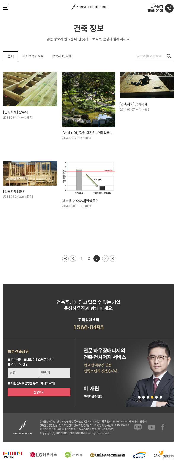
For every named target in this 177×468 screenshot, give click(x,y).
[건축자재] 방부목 (15, 112)
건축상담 (16, 359)
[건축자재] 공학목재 (134, 104)
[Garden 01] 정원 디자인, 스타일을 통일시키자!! (88, 133)
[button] (139, 397)
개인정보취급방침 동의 (25, 383)
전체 (11, 56)
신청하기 (38, 392)
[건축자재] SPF (13, 191)
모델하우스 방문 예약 (40, 359)
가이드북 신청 (19, 364)
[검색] (169, 56)
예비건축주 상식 (33, 56)
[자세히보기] (47, 383)
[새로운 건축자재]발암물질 (80, 201)
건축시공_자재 (62, 56)
